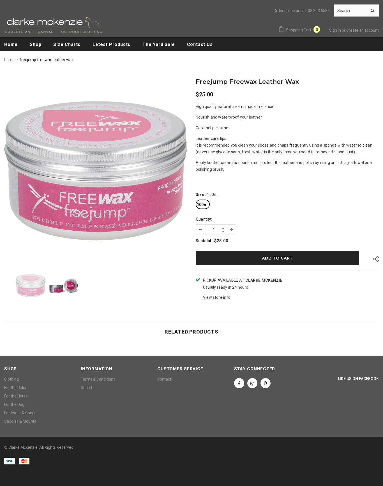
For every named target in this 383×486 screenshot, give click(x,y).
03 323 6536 (319, 10)
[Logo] (53, 25)
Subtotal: (204, 241)
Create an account (362, 30)
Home (9, 59)
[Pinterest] (265, 383)
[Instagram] (252, 383)
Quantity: (204, 219)
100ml (203, 204)
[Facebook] (239, 383)
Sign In (335, 30)
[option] (95, 171)
